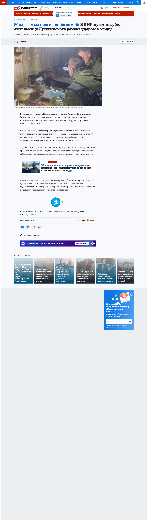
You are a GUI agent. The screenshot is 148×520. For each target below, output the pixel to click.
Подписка (128, 8)
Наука (120, 2)
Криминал (27, 235)
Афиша (117, 14)
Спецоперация (32, 2)
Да (57, 15)
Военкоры (46, 14)
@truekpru (32, 214)
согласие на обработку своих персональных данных (116, 326)
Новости (27, 14)
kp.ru (92, 220)
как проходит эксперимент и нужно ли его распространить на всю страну (66, 168)
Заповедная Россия (93, 14)
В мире (78, 2)
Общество (56, 2)
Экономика (68, 2)
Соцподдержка (109, 2)
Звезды (86, 2)
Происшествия (107, 14)
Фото (13, 2)
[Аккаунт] (144, 2)
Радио (106, 8)
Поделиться (128, 41)
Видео (21, 2)
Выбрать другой (66, 15)
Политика (45, 2)
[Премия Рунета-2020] (44, 8)
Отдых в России (79, 14)
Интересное (36, 235)
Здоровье (96, 2)
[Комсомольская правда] (25, 8)
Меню (3, 2)
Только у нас (36, 14)
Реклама (116, 8)
